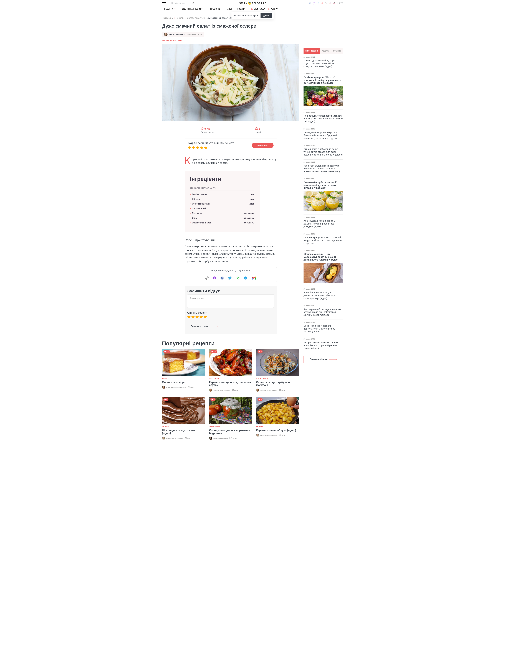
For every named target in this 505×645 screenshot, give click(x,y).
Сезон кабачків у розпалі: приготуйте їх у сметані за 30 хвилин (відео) (319, 329)
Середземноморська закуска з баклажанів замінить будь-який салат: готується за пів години (320, 135)
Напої (229, 9)
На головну (167, 18)
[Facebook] (310, 3)
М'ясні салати (262, 378)
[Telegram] (318, 3)
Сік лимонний (199, 208)
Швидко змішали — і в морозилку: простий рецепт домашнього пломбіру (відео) (321, 257)
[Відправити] (193, 3)
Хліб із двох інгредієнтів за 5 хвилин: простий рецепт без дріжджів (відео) (319, 224)
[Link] (207, 278)
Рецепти (168, 9)
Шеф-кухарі (259, 9)
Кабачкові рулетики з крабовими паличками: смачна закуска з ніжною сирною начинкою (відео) (322, 168)
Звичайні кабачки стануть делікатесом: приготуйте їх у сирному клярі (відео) (319, 295)
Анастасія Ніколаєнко (177, 34)
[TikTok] (334, 3)
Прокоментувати (199, 326)
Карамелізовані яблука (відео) (276, 430)
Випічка (165, 378)
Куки (255, 15)
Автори (274, 9)
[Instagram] (330, 3)
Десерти (165, 426)
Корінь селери (199, 194)
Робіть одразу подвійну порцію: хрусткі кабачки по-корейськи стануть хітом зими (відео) (321, 63)
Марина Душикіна (220, 438)
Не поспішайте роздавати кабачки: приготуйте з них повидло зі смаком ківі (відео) (323, 118)
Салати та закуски (196, 18)
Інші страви (214, 378)
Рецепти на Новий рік (192, 9)
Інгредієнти (214, 9)
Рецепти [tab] (325, 51)
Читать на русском (172, 40)
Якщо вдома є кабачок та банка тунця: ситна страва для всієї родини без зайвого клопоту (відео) (323, 152)
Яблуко (196, 199)
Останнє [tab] (337, 51)
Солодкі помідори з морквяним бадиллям (229, 432)
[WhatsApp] (238, 278)
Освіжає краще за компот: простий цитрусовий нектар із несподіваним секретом (323, 240)
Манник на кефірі (173, 382)
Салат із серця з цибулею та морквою (274, 383)
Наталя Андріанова (221, 390)
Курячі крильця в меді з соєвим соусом (230, 383)
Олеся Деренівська (174, 438)
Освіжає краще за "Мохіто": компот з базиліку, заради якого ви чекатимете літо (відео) (322, 80)
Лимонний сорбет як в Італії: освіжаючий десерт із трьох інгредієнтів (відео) (320, 185)
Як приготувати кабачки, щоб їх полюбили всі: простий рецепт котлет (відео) (321, 345)
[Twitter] (326, 3)
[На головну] (252, 3)
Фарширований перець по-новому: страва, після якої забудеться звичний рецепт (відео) (323, 312)
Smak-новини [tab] (311, 51)
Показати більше (318, 359)
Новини (241, 9)
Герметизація (214, 426)
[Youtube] (322, 3)
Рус (341, 3)
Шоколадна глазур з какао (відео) (179, 432)
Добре (266, 15)
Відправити (262, 145)
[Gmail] (253, 278)
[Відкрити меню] (164, 3)
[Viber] (314, 3)
